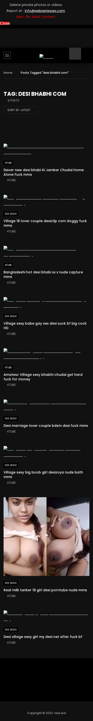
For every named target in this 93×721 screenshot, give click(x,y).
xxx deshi (11, 214)
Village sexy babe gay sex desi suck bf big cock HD (45, 325)
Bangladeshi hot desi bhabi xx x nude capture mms (43, 274)
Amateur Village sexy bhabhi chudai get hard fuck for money (43, 377)
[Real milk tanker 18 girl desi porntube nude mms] (46, 536)
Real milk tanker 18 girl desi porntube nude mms (45, 590)
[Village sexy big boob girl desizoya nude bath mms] (46, 452)
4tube (8, 163)
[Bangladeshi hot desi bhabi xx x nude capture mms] (46, 252)
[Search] (87, 57)
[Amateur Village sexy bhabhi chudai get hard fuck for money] (46, 354)
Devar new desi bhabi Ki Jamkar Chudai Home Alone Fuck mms (44, 172)
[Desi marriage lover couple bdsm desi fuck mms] (46, 405)
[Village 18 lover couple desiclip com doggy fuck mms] (46, 201)
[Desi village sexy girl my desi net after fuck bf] (46, 616)
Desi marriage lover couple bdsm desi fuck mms (46, 425)
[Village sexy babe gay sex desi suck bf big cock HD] (46, 303)
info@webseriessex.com (45, 10)
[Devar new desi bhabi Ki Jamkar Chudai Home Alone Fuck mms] (46, 150)
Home (8, 73)
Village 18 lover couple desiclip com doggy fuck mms (45, 223)
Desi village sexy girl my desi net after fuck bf (43, 636)
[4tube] (47, 57)
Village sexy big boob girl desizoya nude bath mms (43, 474)
